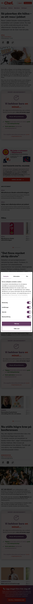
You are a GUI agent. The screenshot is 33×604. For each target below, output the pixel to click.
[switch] (29, 307)
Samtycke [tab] (6, 276)
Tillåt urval (16, 328)
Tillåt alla (16, 323)
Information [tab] (16, 276)
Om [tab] (27, 276)
